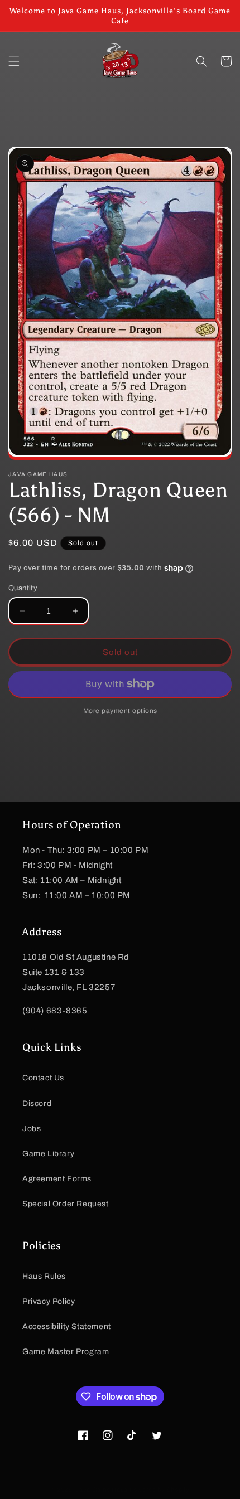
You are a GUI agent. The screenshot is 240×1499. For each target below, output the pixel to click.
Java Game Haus (101, 1489)
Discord (36, 1103)
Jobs (31, 1128)
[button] (14, 61)
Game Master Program (65, 1351)
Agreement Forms (57, 1179)
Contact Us (43, 1078)
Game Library (48, 1153)
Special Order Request (65, 1204)
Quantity (22, 588)
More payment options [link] (120, 711)
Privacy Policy (48, 1301)
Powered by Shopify (159, 1489)
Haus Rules (44, 1276)
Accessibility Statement (66, 1326)
